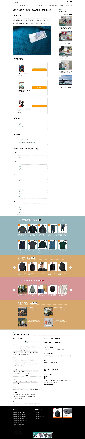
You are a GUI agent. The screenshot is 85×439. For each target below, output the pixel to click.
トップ (14, 5)
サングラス (15, 371)
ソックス (29, 352)
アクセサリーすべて (28, 373)
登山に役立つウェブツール (18, 394)
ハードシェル (34, 350)
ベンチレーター (22, 128)
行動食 (21, 389)
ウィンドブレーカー (27, 350)
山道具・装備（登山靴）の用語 (19, 416)
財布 (34, 371)
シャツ (25, 348)
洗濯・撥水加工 (22, 396)
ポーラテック (21, 126)
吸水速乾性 (21, 169)
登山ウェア (19, 5)
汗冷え (20, 157)
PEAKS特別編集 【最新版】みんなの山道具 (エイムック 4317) (24, 109)
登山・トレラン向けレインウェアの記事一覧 (27, 142)
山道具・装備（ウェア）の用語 (19, 414)
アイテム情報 (58, 349)
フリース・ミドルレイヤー (18, 350)
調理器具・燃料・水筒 (32, 360)
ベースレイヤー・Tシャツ (18, 348)
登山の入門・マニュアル (30, 396)
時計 (19, 371)
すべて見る (57, 338)
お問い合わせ (38, 418)
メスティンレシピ (27, 389)
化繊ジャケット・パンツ (28, 347)
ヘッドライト (15, 363)
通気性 (20, 123)
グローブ (22, 373)
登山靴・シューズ (24, 360)
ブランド (67, 5)
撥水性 (20, 205)
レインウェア (36, 347)
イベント (45, 349)
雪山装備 (15, 365)
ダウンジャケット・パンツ (18, 347)
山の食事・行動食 (40, 5)
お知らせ (56, 5)
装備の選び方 (26, 394)
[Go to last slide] (14, 267)
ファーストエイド (22, 362)
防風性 (20, 209)
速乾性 (20, 180)
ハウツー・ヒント (48, 5)
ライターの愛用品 (34, 381)
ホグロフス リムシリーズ (23, 139)
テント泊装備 (15, 362)
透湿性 (20, 196)
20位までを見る (67, 14)
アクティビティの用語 (18, 422)
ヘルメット (30, 363)
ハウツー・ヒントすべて (17, 398)
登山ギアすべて (20, 365)
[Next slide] (70, 267)
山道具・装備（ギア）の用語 (19, 412)
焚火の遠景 (38, 403)
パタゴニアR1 (21, 140)
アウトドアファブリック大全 (23, 73)
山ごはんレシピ (16, 389)
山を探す (45, 356)
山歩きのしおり (16, 403)
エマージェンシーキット (31, 362)
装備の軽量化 (32, 394)
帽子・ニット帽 (35, 352)
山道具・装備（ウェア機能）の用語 (20, 418)
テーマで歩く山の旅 (23, 403)
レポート (34, 5)
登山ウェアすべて (26, 354)
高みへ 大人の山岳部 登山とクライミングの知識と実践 (24, 91)
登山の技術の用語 (17, 426)
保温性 (20, 210)
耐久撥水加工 (21, 190)
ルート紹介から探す (58, 356)
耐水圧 (20, 191)
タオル (37, 371)
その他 (14, 373)
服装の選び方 (15, 396)
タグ (71, 5)
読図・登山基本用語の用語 (19, 424)
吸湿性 (20, 168)
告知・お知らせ (51, 349)
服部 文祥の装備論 (32, 403)
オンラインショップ (61, 220)
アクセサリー (29, 5)
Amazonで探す (39, 69)
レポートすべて (16, 383)
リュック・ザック (16, 360)
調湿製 (20, 193)
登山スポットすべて (66, 356)
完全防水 (20, 166)
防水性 (20, 124)
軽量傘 (18, 373)
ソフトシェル (15, 352)
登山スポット (62, 5)
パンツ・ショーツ (30, 348)
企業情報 (37, 412)
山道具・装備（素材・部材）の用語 (20, 420)
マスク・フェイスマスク (17, 354)
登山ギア (23, 5)
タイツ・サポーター (23, 352)
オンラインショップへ (48, 384)
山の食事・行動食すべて (35, 389)
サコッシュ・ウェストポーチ (26, 371)
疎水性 (20, 179)
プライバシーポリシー (40, 416)
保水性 (20, 212)
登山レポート (15, 381)
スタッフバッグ (36, 363)
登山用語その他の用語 (18, 433)
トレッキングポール (23, 363)
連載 (53, 5)
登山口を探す (51, 356)
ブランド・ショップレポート (24, 381)
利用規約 (37, 414)
